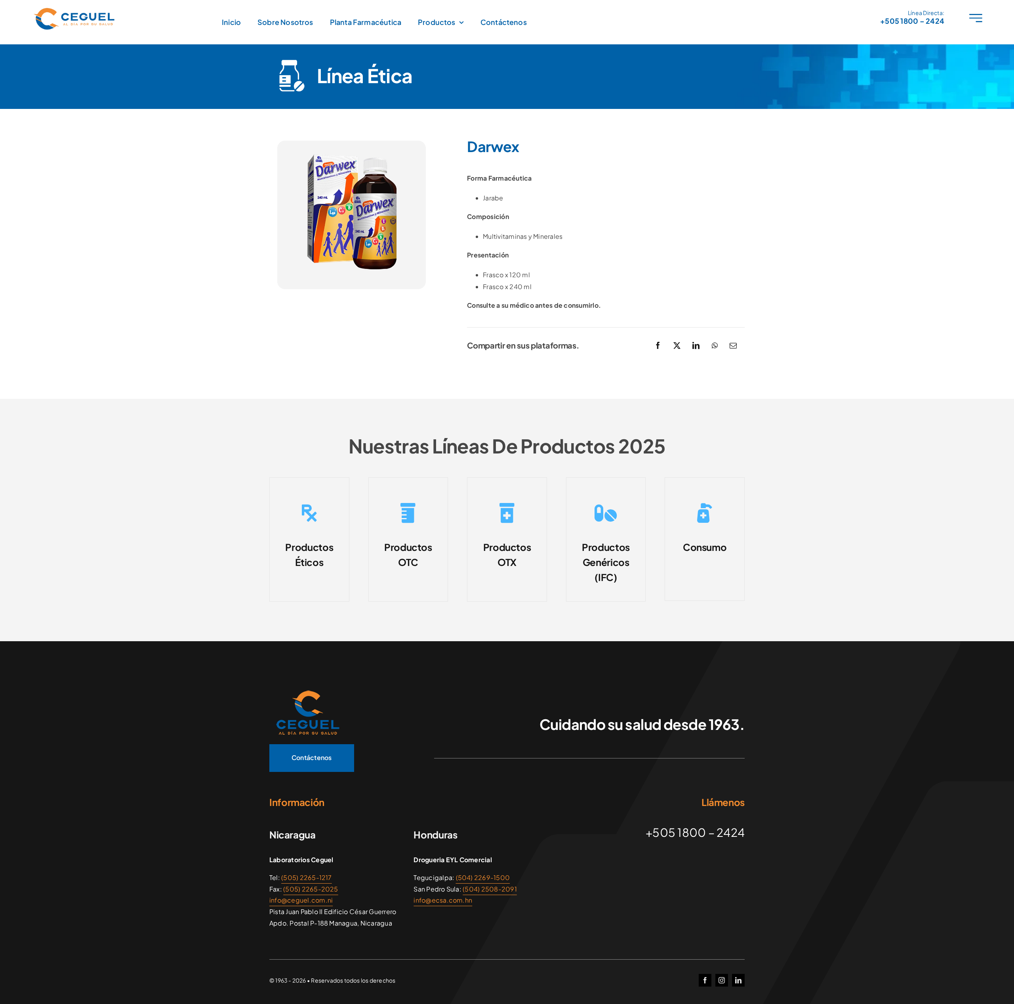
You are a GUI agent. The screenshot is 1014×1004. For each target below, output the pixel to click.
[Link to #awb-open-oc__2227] (975, 18)
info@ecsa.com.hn (443, 900)
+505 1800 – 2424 (912, 20)
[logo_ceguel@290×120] (307, 692)
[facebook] (705, 980)
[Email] (733, 345)
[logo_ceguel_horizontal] (75, 11)
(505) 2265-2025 (310, 889)
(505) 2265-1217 (306, 877)
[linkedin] (738, 980)
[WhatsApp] (715, 345)
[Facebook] (657, 345)
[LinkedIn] (695, 345)
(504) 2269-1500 (483, 877)
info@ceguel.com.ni (301, 900)
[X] (676, 345)
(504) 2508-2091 (490, 889)
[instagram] (721, 980)
